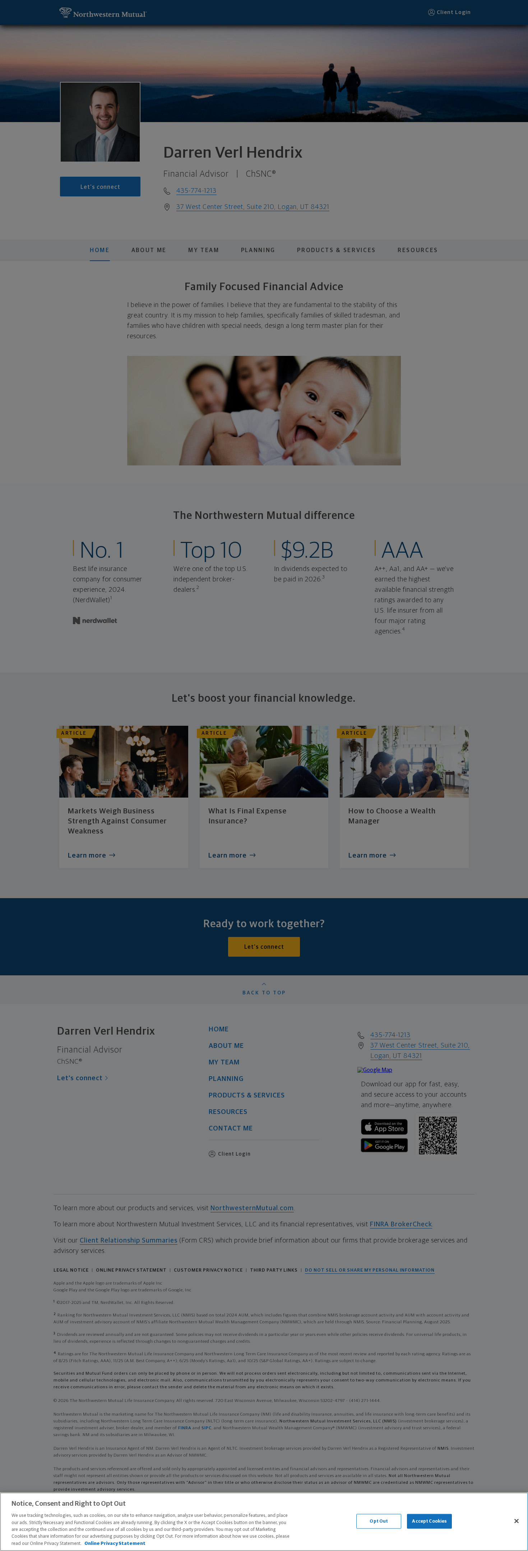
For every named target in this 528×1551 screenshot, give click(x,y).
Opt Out (379, 1521)
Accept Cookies (429, 1521)
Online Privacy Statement (114, 1543)
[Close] (516, 1521)
